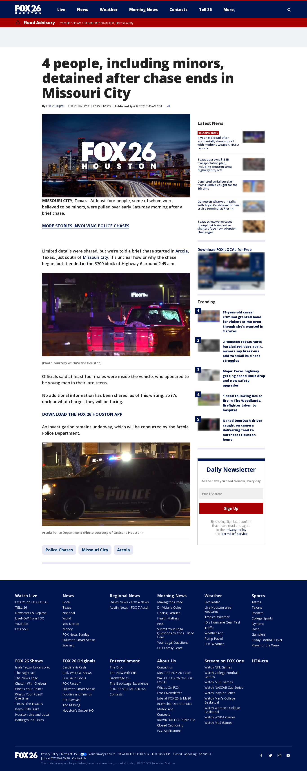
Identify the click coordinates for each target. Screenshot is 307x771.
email (288, 755)
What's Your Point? (28, 689)
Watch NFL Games (218, 667)
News (68, 595)
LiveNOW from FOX (29, 618)
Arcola (123, 549)
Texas (66, 607)
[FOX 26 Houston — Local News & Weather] (30, 9)
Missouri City (95, 549)
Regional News (125, 595)
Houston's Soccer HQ (78, 710)
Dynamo (258, 623)
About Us (166, 661)
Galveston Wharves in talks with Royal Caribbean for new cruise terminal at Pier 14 (219, 204)
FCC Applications (169, 731)
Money (67, 629)
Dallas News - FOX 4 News (129, 602)
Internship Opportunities (174, 704)
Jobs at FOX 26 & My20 (174, 698)
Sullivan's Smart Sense (78, 640)
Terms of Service (234, 534)
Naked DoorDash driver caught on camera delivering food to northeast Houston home (242, 430)
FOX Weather (214, 644)
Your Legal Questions (172, 642)
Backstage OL (120, 678)
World (66, 618)
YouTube (21, 623)
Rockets (257, 613)
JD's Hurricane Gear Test (222, 622)
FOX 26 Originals (78, 661)
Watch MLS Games (218, 722)
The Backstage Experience (129, 683)
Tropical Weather (217, 617)
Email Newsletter (169, 693)
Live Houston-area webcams (218, 609)
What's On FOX (168, 687)
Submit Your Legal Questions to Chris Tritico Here (175, 633)
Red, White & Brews (77, 672)
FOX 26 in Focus (74, 678)
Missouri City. (96, 257)
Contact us (165, 667)
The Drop (117, 667)
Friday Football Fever (267, 640)
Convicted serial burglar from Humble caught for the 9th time (218, 184)
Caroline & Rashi (74, 667)
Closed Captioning (170, 725)
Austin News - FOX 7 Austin (129, 607)
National (68, 613)
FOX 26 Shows (29, 661)
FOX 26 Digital (55, 106)
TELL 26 (21, 607)
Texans (257, 607)
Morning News (172, 595)
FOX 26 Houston (78, 106)
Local (66, 602)
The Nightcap (25, 672)
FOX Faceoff (71, 683)
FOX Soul (21, 629)
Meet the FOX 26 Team (174, 672)
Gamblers (259, 634)
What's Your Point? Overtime (28, 696)
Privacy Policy (236, 529)
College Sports (262, 618)
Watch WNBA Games (220, 717)
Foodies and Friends (77, 694)
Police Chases (102, 106)
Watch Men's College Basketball (220, 700)
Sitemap (68, 645)
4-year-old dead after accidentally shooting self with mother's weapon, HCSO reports (218, 143)
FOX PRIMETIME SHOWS (128, 689)
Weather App (214, 633)
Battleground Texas (29, 720)
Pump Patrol (214, 638)
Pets (160, 623)
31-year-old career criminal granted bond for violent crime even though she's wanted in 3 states (243, 321)
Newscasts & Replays (31, 613)
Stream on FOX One (224, 661)
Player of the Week (265, 645)
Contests (116, 694)
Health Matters (168, 618)
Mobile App (165, 709)
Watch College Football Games (221, 674)
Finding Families (168, 613)
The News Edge (26, 678)
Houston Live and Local (32, 714)
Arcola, (182, 251)
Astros (256, 602)
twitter (270, 755)
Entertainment (125, 661)
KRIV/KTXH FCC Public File (176, 720)
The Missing (71, 705)
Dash (255, 629)
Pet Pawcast (71, 699)
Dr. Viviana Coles (169, 607)
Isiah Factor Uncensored (33, 667)
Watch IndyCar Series (220, 693)
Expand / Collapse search (289, 9)
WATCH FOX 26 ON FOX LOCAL (175, 680)
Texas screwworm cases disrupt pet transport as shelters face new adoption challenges (217, 226)
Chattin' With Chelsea (30, 683)
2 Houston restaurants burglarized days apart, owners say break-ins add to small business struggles (243, 351)
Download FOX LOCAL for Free (225, 249)
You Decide (70, 623)
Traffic (209, 628)
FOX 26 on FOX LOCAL (31, 602)
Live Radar (212, 602)
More (228, 9)
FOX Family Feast (169, 648)
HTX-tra (260, 661)
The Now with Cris (123, 672)
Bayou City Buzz (27, 709)
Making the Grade (170, 602)
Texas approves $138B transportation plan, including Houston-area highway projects (215, 164)
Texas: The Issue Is (29, 704)
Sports (258, 595)
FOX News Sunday (75, 634)
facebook (261, 755)
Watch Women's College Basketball (222, 710)
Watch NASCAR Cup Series (224, 687)
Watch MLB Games (219, 682)
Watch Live (26, 595)
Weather (213, 595)
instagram (279, 755)
